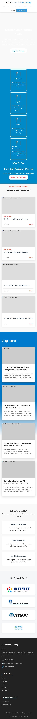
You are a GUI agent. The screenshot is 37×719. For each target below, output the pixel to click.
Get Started (21, 10)
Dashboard (5, 690)
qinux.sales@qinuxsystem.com (13, 663)
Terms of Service (23, 716)
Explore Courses (18, 51)
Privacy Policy (13, 716)
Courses (11, 7)
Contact (24, 7)
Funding (12, 10)
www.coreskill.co (9, 666)
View (31, 224)
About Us (17, 7)
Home (5, 7)
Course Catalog (6, 704)
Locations (30, 7)
